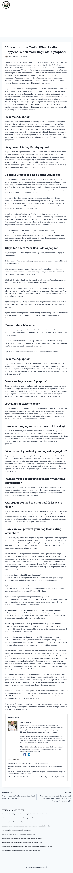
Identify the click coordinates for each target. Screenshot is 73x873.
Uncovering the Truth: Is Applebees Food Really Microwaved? (18, 796)
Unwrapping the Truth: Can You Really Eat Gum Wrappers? (18, 822)
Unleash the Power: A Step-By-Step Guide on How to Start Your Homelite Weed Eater (35, 767)
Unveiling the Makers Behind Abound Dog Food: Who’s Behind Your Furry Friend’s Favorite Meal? (55, 797)
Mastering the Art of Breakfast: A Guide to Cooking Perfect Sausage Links (22, 838)
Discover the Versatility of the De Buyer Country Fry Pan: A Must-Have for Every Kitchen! (26, 814)
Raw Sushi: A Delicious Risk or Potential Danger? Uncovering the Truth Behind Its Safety (26, 826)
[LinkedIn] (29, 754)
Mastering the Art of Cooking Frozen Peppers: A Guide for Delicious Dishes (22, 842)
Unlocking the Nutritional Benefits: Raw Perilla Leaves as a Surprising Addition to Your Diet (27, 846)
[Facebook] (24, 754)
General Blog (24, 56)
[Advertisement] (36, 23)
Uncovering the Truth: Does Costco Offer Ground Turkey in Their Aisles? (21, 850)
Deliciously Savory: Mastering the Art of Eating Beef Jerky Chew (19, 818)
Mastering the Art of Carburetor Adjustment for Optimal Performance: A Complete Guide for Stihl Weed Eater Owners (36, 773)
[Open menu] (69, 4)
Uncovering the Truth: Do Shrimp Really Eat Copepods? (17, 830)
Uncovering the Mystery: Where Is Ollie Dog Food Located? (28, 763)
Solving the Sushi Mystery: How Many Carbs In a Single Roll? (18, 834)
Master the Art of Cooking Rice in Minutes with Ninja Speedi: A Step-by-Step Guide (36, 777)
